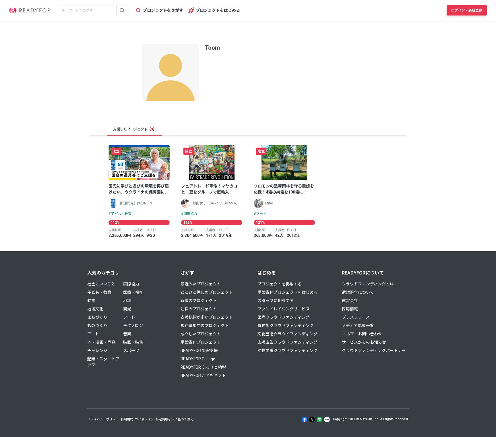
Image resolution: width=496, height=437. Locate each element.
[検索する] (122, 10)
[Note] (327, 419)
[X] (312, 419)
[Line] (319, 419)
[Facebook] (304, 419)
